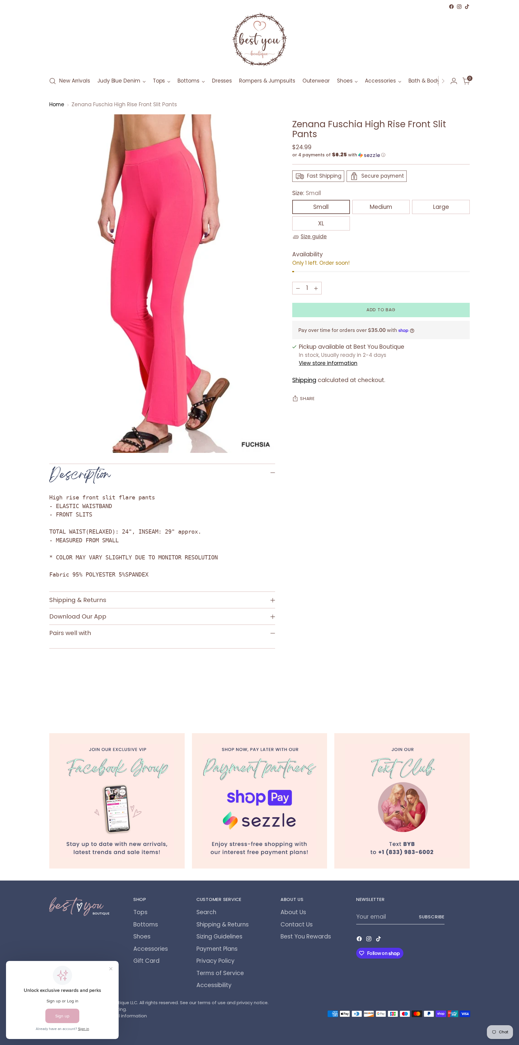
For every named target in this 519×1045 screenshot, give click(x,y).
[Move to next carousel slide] (465, 700)
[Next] (443, 81)
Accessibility (214, 985)
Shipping (304, 380)
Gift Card (146, 961)
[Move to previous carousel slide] (451, 701)
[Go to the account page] (454, 81)
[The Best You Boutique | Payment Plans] (260, 801)
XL (321, 224)
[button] (381, 155)
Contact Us (297, 924)
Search (206, 912)
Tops (140, 912)
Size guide (314, 236)
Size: (306, 193)
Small (321, 207)
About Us (293, 912)
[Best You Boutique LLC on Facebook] (451, 6)
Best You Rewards (306, 936)
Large (441, 207)
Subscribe (432, 917)
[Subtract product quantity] (298, 288)
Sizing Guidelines (219, 936)
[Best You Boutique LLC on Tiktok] (467, 6)
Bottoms (145, 924)
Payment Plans (217, 949)
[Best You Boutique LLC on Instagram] (459, 6)
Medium (381, 207)
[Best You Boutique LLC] (259, 41)
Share (307, 399)
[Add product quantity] (316, 288)
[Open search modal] (53, 81)
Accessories (150, 949)
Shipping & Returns (222, 924)
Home (56, 104)
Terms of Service (220, 973)
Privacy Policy (215, 961)
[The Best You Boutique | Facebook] (117, 801)
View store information (328, 363)
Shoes (141, 936)
